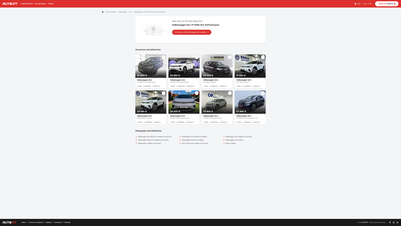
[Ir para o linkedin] (397, 222)
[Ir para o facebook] (390, 222)
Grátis (385, 4)
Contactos (58, 222)
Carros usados (27, 3)
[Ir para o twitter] (394, 222)
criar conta (367, 4)
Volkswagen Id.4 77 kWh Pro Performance (149, 12)
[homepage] (103, 12)
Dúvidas (48, 222)
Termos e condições (36, 222)
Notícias (67, 222)
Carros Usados (111, 12)
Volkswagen (122, 12)
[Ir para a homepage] (10, 4)
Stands (50, 3)
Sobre (24, 222)
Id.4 (130, 12)
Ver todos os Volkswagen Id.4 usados (190, 32)
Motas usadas (40, 3)
